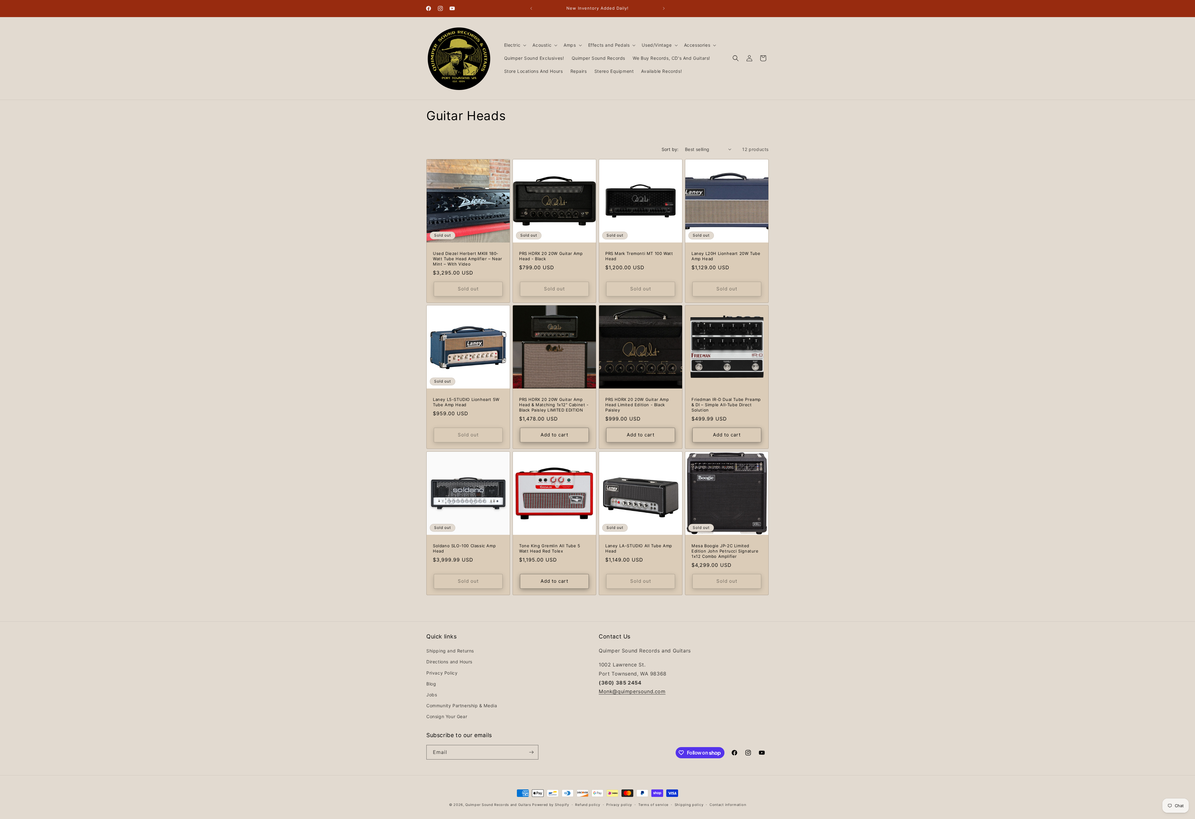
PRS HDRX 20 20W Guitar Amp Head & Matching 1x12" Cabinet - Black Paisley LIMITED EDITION (554, 404)
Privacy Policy (441, 672)
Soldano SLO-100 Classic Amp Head (464, 548)
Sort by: (670, 149)
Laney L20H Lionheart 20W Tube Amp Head (725, 256)
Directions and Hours (449, 661)
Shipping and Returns (450, 650)
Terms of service (653, 805)
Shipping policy (689, 805)
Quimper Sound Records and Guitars (498, 805)
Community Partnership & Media (461, 705)
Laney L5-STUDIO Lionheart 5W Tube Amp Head (466, 402)
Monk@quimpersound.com (632, 691)
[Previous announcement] (531, 8)
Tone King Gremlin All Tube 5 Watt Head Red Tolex (549, 548)
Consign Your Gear (446, 716)
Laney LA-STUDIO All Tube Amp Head (638, 548)
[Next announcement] (664, 8)
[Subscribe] (531, 752)
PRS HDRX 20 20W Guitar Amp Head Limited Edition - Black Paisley (637, 404)
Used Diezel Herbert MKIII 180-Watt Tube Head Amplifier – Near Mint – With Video (467, 258)
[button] (514, 45)
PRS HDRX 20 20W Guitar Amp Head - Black (551, 256)
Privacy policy (619, 805)
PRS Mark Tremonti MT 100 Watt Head (639, 256)
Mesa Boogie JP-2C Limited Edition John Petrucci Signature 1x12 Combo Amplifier (725, 551)
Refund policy (587, 805)
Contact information (728, 805)
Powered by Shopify (550, 805)
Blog (431, 683)
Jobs (431, 694)
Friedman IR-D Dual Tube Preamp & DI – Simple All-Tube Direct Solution (726, 404)
